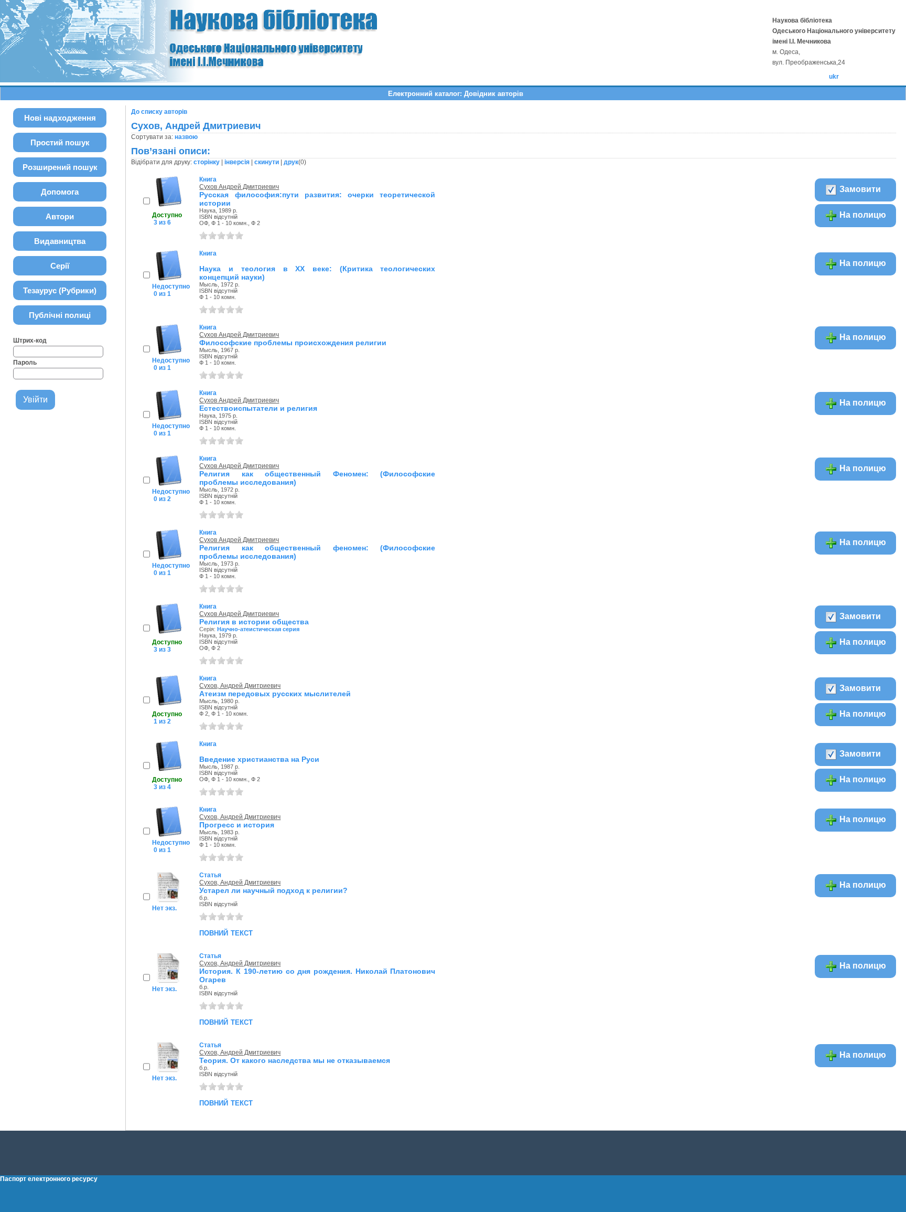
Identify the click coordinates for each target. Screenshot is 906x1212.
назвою (186, 137)
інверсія (237, 162)
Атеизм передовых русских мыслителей (275, 693)
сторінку (206, 162)
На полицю (861, 214)
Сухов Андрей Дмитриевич (239, 186)
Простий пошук (60, 142)
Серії (59, 265)
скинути (266, 162)
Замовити (859, 189)
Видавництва (59, 241)
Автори (60, 216)
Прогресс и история (236, 825)
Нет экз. (164, 908)
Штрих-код (30, 340)
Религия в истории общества (254, 622)
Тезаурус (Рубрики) (59, 290)
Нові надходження (60, 117)
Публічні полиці (60, 315)
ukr (834, 76)
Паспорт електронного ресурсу (49, 1179)
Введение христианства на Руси (259, 759)
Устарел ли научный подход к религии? (273, 890)
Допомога (60, 191)
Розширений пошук (60, 167)
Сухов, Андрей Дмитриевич (240, 685)
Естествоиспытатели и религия (258, 408)
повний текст (226, 932)
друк (291, 162)
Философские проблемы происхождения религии (292, 342)
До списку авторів (159, 111)
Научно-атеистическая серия (258, 629)
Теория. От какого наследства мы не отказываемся (294, 1060)
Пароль (25, 362)
